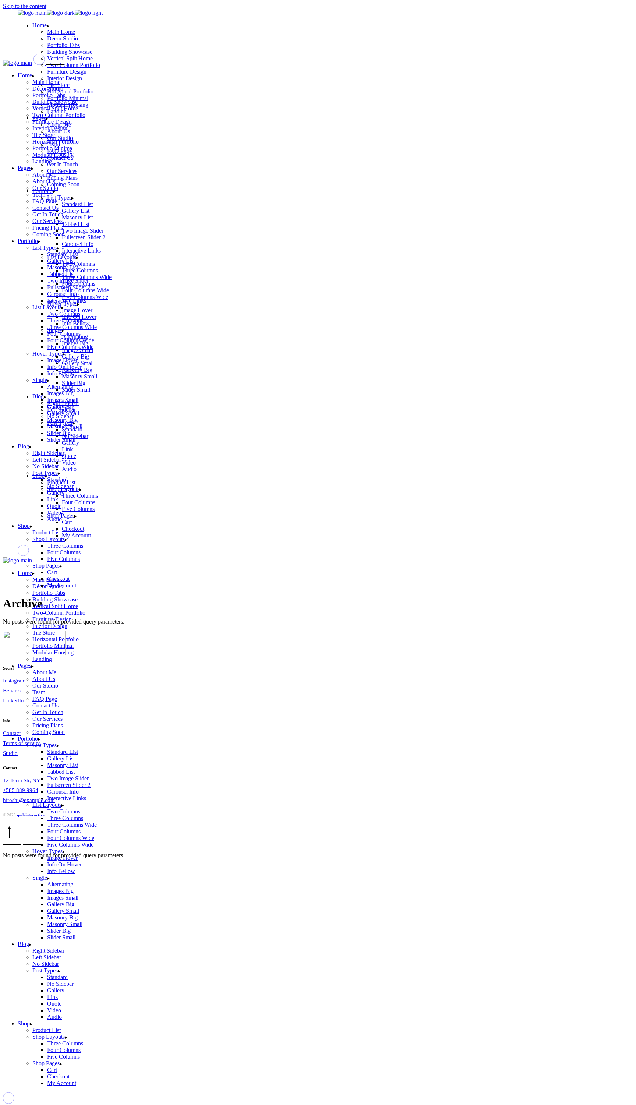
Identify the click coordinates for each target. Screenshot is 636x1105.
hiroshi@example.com (29, 800)
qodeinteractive (31, 815)
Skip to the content (24, 6)
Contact (12, 733)
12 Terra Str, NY (21, 780)
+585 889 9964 (20, 790)
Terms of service (22, 743)
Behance (13, 690)
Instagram (14, 681)
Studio (10, 753)
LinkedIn (13, 700)
